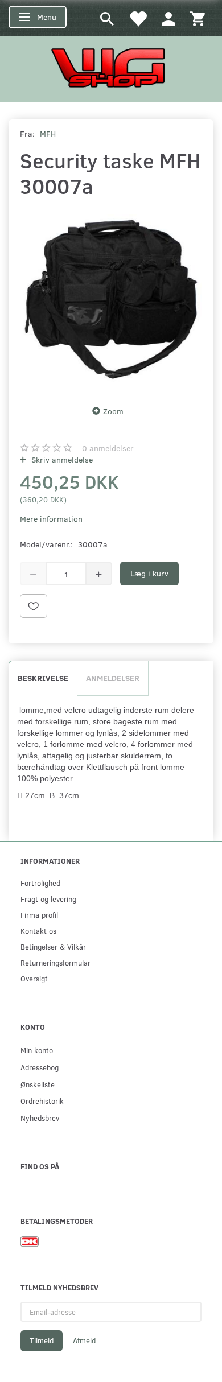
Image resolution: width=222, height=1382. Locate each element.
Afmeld (84, 1340)
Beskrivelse (43, 678)
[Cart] (197, 18)
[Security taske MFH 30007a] (111, 299)
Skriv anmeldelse (61, 459)
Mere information (51, 518)
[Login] (168, 18)
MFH (48, 133)
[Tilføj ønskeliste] (33, 606)
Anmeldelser (112, 678)
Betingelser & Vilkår (53, 946)
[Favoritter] (137, 18)
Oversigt (34, 978)
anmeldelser (108, 448)
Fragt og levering (48, 899)
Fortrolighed (40, 883)
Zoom (113, 411)
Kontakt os (38, 930)
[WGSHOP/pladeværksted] (111, 67)
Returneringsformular (55, 962)
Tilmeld (42, 1340)
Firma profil (39, 914)
